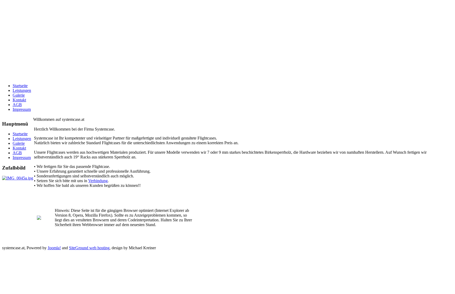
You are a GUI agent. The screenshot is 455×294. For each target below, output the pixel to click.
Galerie (19, 95)
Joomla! (54, 248)
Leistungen (22, 90)
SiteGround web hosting (89, 248)
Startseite (20, 85)
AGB (17, 104)
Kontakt (19, 100)
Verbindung (98, 180)
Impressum (22, 109)
